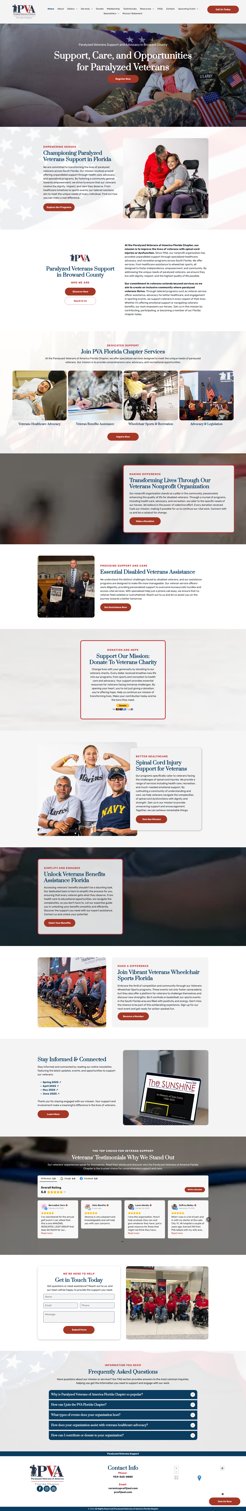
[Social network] (53, 1489)
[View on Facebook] (44, 1207)
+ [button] (176, 1468)
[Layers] (222, 1468)
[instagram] (47, 1489)
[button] (37, 1219)
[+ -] (199, 1481)
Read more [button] (47, 1233)
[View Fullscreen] (176, 1477)
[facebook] (40, 1489)
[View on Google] (87, 1207)
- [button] (176, 1472)
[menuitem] (51, 9)
